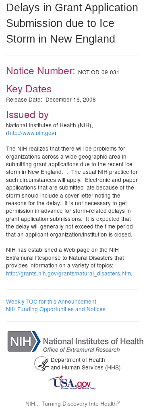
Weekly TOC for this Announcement (51, 301)
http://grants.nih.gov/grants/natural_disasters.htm (68, 273)
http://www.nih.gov (31, 133)
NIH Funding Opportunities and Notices (56, 309)
